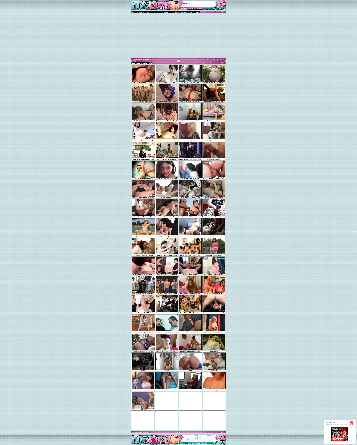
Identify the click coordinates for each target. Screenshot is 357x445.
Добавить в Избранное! (141, 59)
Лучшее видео (198, 8)
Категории (183, 8)
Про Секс (185, 3)
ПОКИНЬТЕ (209, 440)
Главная (190, 8)
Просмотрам (213, 62)
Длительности (221, 62)
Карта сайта (199, 437)
